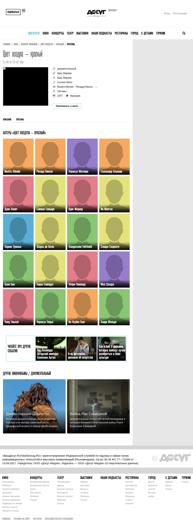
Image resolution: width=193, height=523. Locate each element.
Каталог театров (65, 489)
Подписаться (13, 12)
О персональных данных (121, 463)
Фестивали (35, 492)
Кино (46, 33)
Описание (7, 119)
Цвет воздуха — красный (52, 44)
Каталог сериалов (11, 500)
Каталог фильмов (29, 44)
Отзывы (129, 492)
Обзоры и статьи (10, 510)
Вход (167, 13)
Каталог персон (10, 507)
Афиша (169, 482)
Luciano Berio (64, 82)
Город (134, 33)
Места (151, 482)
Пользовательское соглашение (59, 518)
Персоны (20, 119)
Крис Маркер (64, 73)
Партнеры (37, 518)
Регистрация (180, 13)
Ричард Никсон (84, 86)
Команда (6, 518)
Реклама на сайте (22, 518)
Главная (6, 44)
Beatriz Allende (65, 86)
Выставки (82, 33)
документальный (66, 68)
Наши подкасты (101, 33)
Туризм (160, 33)
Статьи (33, 500)
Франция (75, 96)
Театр (70, 33)
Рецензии (130, 496)
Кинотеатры (8, 482)
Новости (129, 503)
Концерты (58, 33)
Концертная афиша (39, 482)
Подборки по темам (12, 503)
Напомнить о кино (67, 106)
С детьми (147, 33)
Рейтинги (6, 485)
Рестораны (121, 33)
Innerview (34, 33)
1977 (60, 96)
